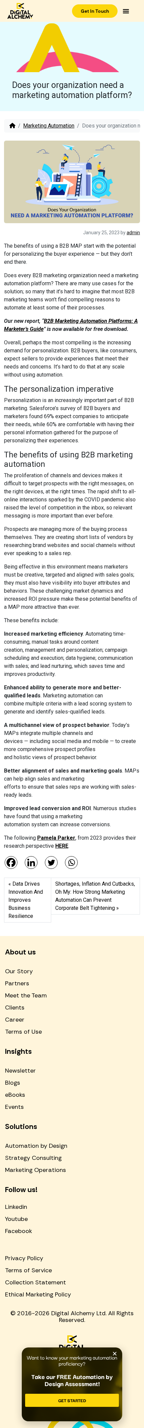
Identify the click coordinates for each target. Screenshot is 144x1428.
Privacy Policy (24, 1258)
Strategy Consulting (33, 1158)
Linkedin (16, 1207)
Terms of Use (23, 1032)
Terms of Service (28, 1270)
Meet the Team (26, 995)
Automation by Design (36, 1146)
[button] (126, 11)
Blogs (12, 1083)
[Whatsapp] (71, 862)
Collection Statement (35, 1282)
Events (14, 1107)
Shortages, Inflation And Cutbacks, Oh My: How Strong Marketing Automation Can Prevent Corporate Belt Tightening (95, 896)
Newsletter (20, 1071)
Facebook (18, 1231)
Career (14, 1020)
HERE (61, 846)
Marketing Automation (48, 125)
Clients (14, 1007)
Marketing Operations (35, 1170)
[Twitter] (51, 862)
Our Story (19, 971)
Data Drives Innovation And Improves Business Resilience (25, 900)
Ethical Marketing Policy (38, 1294)
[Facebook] (11, 862)
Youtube (16, 1219)
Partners (17, 983)
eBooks (15, 1095)
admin (133, 232)
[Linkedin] (31, 862)
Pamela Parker (56, 838)
